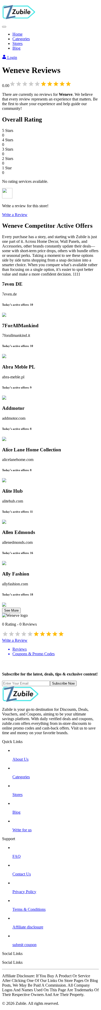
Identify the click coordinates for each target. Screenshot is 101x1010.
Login (11, 57)
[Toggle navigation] (4, 27)
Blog (16, 48)
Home (17, 34)
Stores (17, 43)
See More (11, 610)
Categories (21, 39)
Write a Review (14, 214)
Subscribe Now (63, 683)
